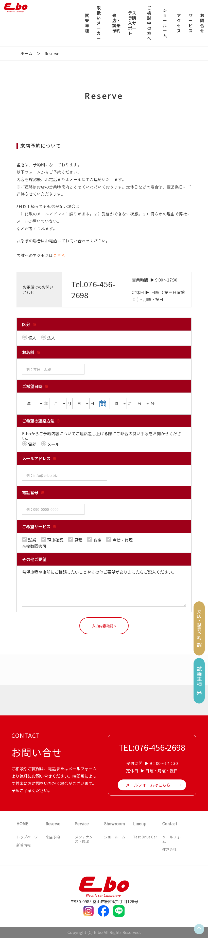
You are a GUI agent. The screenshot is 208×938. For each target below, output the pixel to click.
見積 (77, 539)
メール (52, 444)
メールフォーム (173, 839)
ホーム (26, 53)
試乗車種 (199, 676)
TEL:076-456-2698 (152, 747)
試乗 (31, 539)
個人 (31, 337)
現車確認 (54, 539)
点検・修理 (122, 539)
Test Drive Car (145, 836)
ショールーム (114, 836)
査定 (96, 539)
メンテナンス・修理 (84, 839)
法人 (50, 337)
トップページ (27, 836)
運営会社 (169, 849)
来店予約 (53, 836)
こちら (59, 255)
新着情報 (23, 845)
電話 (31, 444)
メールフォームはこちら (148, 785)
